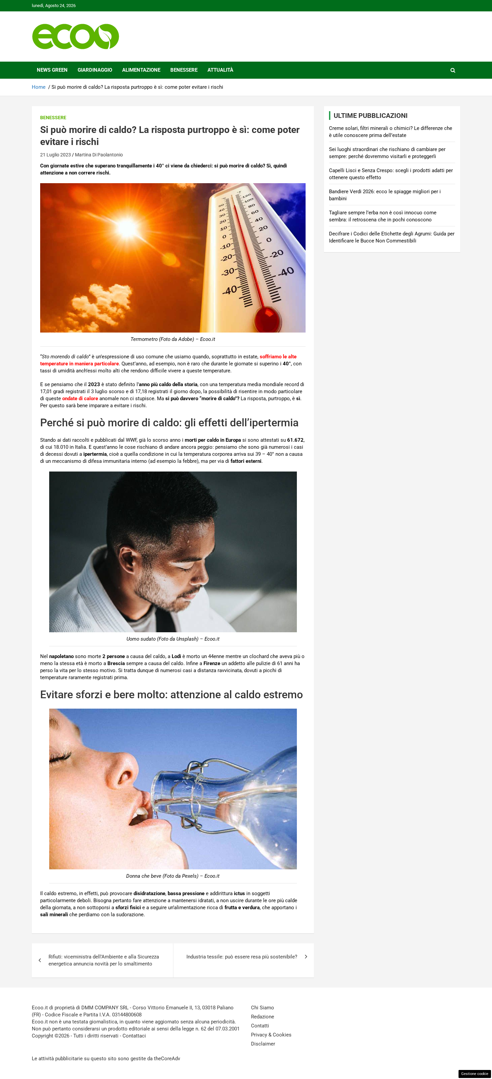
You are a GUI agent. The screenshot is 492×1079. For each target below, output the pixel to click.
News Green (52, 70)
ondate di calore (80, 398)
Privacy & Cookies (271, 1035)
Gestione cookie (474, 1074)
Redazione (262, 1017)
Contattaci (134, 1036)
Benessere (183, 70)
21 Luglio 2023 (55, 154)
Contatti (260, 1026)
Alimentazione (141, 70)
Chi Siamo (262, 1008)
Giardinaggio (95, 70)
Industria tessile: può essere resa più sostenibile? (241, 957)
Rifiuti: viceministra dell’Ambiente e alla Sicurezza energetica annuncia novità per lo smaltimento (104, 960)
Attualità (220, 70)
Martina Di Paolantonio (99, 154)
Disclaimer (263, 1044)
